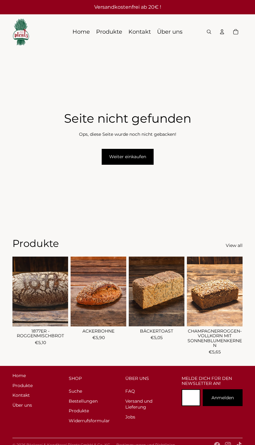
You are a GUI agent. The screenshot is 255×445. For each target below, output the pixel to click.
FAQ (130, 391)
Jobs (130, 417)
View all (234, 245)
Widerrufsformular (89, 421)
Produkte (22, 385)
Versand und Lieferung (138, 404)
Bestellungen (83, 401)
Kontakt (21, 395)
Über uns (22, 405)
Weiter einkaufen (127, 156)
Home (19, 375)
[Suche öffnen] (209, 32)
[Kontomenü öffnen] (222, 32)
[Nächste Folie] (179, 291)
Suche (75, 391)
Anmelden (222, 397)
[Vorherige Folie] (133, 291)
